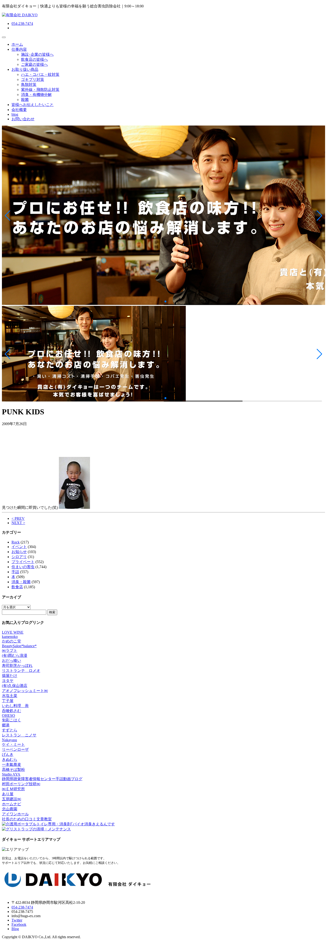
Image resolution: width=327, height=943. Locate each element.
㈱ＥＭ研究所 (13, 789)
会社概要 (19, 110)
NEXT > (18, 523)
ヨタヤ (7, 681)
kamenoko (10, 637)
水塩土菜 (9, 696)
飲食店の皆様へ (34, 59)
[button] (7, 215)
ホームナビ (11, 804)
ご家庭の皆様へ (34, 64)
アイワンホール (15, 814)
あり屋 (7, 794)
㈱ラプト (9, 650)
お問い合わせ (22, 119)
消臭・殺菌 (21, 582)
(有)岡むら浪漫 (14, 655)
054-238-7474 (22, 24)
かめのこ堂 (11, 641)
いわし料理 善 (15, 706)
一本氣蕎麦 (11, 764)
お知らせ (19, 552)
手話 (15, 572)
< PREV (18, 518)
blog (14, 114)
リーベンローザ (15, 749)
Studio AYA (11, 774)
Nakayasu (9, 740)
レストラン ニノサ (19, 735)
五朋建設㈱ (11, 799)
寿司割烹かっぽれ (17, 665)
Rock (15, 542)
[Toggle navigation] (4, 37)
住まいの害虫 (22, 567)
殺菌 (25, 100)
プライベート (22, 562)
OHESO (8, 715)
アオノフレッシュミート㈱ (25, 691)
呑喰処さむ (11, 711)
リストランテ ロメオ (21, 671)
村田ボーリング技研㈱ (21, 784)
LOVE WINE (12, 632)
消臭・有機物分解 (36, 95)
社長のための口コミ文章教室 (27, 819)
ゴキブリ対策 (32, 79)
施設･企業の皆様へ (37, 54)
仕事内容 (19, 49)
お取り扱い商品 (24, 69)
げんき (7, 754)
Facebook (18, 924)
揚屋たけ (9, 676)
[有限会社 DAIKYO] (20, 15)
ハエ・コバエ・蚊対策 (40, 74)
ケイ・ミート (13, 744)
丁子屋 (7, 701)
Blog (15, 929)
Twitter (16, 920)
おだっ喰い (11, 660)
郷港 (6, 725)
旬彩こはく (11, 720)
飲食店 (17, 587)
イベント (19, 547)
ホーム (17, 44)
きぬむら (9, 759)
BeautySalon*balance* (19, 646)
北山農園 (9, 809)
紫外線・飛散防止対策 (40, 90)
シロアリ (19, 557)
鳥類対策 (28, 84)
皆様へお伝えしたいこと (32, 105)
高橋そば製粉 (13, 770)
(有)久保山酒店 (14, 686)
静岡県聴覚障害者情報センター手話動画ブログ (42, 779)
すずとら (9, 730)
